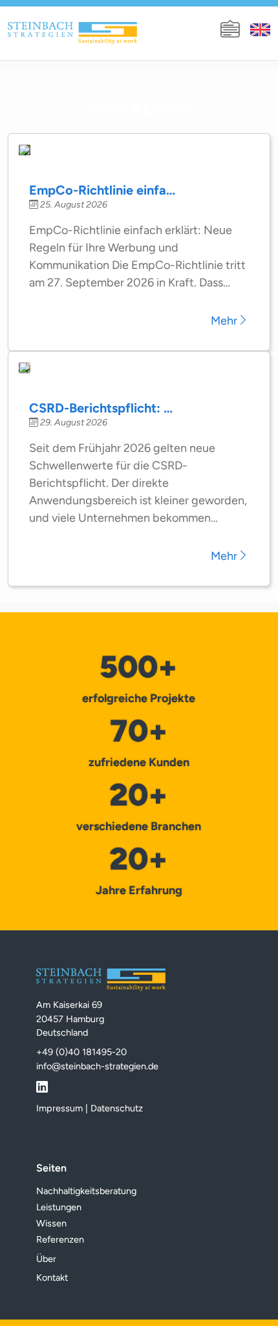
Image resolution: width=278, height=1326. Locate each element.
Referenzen (60, 1239)
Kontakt (52, 1277)
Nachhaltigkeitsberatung (86, 1191)
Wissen (51, 1223)
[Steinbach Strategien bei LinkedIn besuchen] (42, 1085)
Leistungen (58, 1207)
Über (46, 1259)
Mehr (224, 321)
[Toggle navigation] (230, 29)
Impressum (59, 1108)
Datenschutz (117, 1108)
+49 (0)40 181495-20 (81, 1052)
